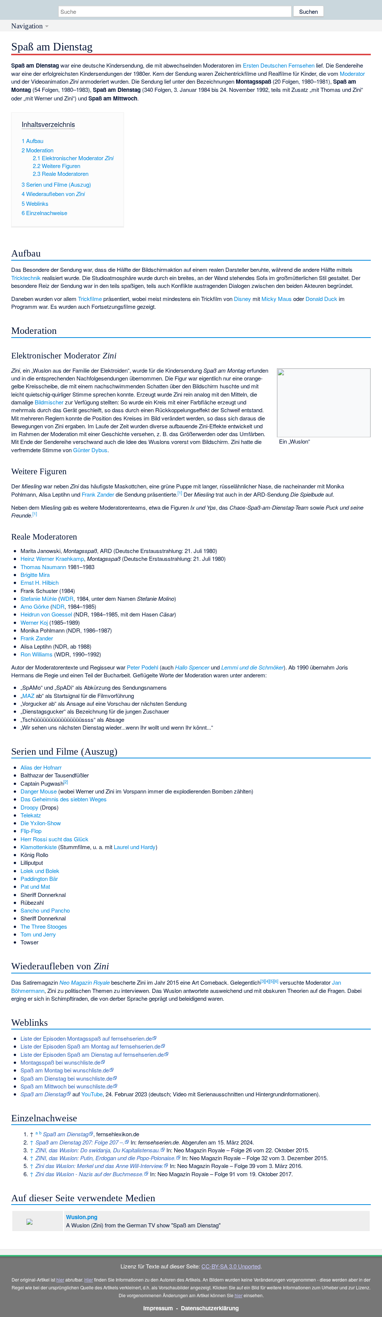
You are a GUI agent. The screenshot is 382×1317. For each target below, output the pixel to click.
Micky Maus (277, 298)
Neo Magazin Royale (84, 982)
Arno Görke (35, 606)
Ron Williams (37, 654)
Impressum (158, 1308)
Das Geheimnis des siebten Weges (64, 799)
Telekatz (31, 815)
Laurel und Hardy (135, 847)
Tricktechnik (26, 278)
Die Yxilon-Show (41, 823)
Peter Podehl (142, 667)
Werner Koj (34, 622)
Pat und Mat (35, 886)
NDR (58, 606)
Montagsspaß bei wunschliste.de (60, 1062)
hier (60, 1279)
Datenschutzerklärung (210, 1308)
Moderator (352, 73)
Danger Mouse (39, 791)
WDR (66, 598)
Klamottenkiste (39, 847)
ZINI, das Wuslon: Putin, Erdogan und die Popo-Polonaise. (105, 1158)
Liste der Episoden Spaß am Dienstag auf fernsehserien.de (92, 1054)
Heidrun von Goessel (46, 614)
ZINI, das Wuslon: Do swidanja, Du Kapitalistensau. (97, 1150)
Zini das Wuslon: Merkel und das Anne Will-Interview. (99, 1166)
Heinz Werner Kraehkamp (52, 558)
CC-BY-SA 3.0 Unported (230, 1266)
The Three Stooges (44, 926)
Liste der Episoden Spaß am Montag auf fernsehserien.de (90, 1046)
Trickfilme (90, 298)
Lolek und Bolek (40, 871)
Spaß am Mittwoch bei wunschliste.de (67, 1086)
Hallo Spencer (192, 667)
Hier (88, 1279)
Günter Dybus (90, 450)
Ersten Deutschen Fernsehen (278, 65)
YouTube (92, 1094)
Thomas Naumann (43, 567)
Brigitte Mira (35, 574)
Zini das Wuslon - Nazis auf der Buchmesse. (89, 1174)
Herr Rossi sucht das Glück (54, 839)
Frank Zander (98, 494)
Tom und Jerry (38, 934)
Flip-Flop (31, 831)
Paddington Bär (39, 878)
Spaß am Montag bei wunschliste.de (65, 1070)
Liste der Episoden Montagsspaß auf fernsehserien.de (86, 1038)
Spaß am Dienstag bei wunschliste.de (66, 1078)
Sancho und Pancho (45, 910)
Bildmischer (49, 402)
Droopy (29, 807)
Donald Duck (321, 298)
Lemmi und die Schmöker (252, 667)
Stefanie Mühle (39, 598)
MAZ (28, 695)
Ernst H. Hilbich (40, 582)
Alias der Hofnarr (41, 767)
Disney (242, 298)
